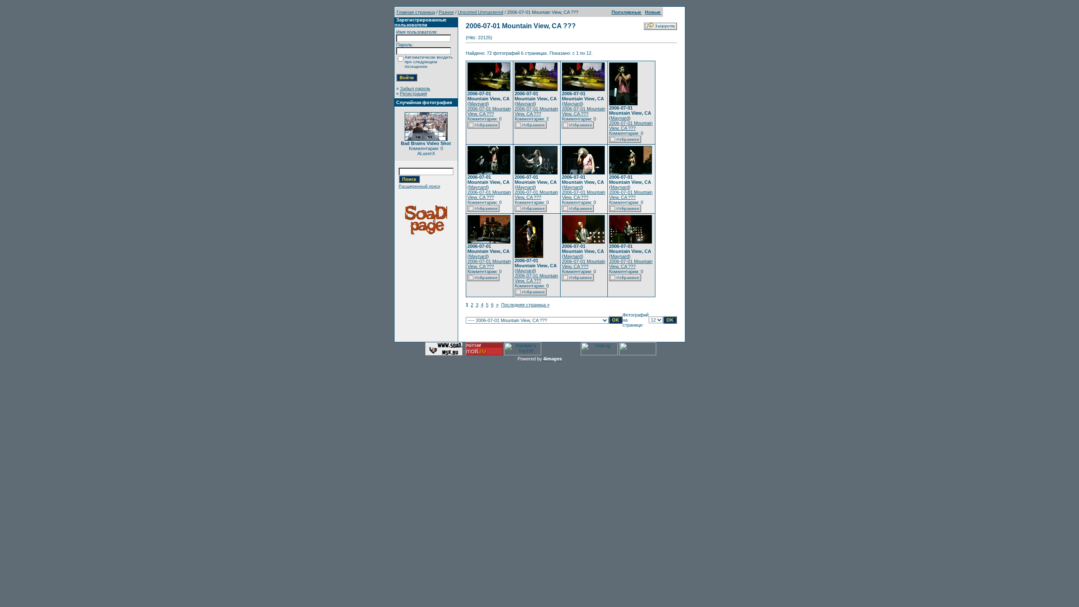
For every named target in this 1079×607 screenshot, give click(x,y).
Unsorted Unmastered (480, 12)
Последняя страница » (525, 304)
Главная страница (416, 12)
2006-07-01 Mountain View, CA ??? (489, 111)
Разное (446, 12)
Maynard (478, 103)
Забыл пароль (415, 88)
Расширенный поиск (419, 186)
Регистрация (413, 93)
